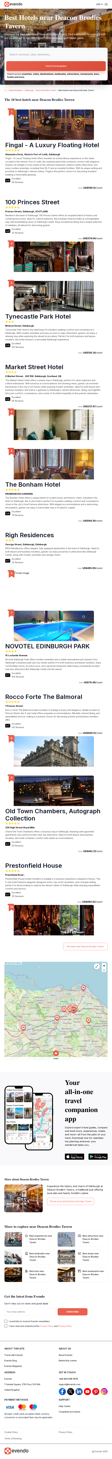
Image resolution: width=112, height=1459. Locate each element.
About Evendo (65, 1355)
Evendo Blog (10, 1360)
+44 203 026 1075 (68, 1379)
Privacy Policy (65, 1326)
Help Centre (64, 1406)
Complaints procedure (69, 1411)
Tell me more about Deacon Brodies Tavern (70, 1201)
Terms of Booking (13, 1438)
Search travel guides (56, 66)
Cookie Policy (46, 1326)
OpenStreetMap (14, 963)
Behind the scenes (68, 1360)
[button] (73, 1011)
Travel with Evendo (13, 1355)
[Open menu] (106, 4)
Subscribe (72, 1311)
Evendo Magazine (13, 1366)
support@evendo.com (69, 1384)
